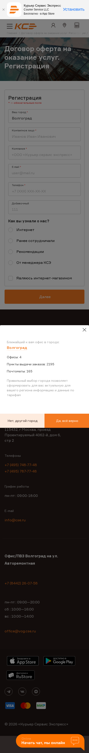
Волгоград (17, 347)
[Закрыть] (3, 9)
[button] (50, 742)
